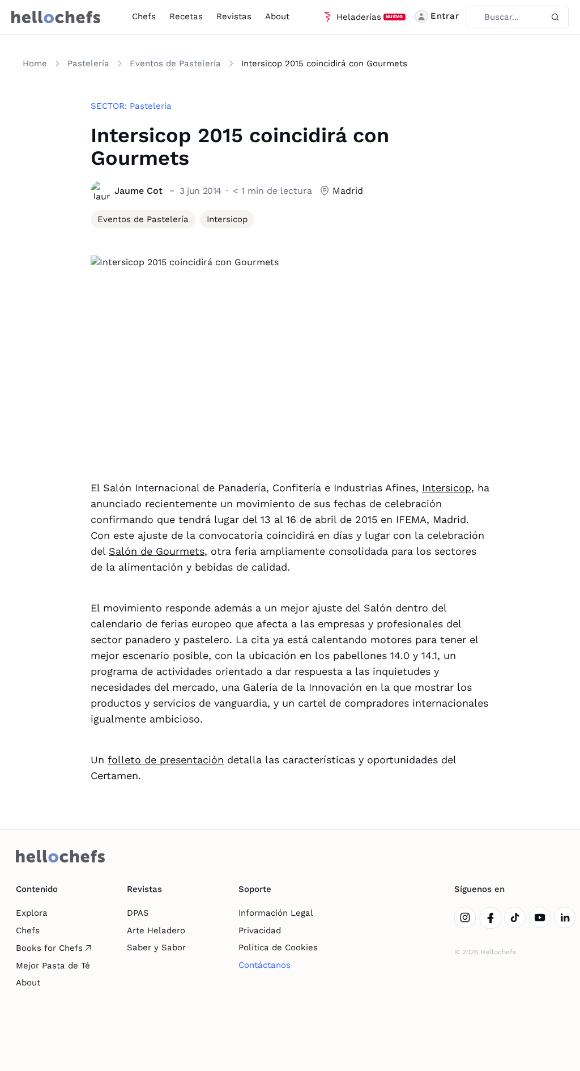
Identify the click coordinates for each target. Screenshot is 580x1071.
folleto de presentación (166, 760)
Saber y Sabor (156, 947)
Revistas (233, 16)
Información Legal (275, 913)
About (277, 16)
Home (35, 63)
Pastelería (88, 63)
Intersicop (446, 488)
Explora (32, 913)
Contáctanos (264, 965)
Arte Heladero (156, 930)
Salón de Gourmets (156, 551)
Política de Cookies (278, 947)
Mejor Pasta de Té (53, 965)
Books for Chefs (49, 948)
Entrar (444, 16)
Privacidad (259, 930)
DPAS (138, 913)
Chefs (144, 16)
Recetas (186, 16)
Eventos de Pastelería (175, 63)
